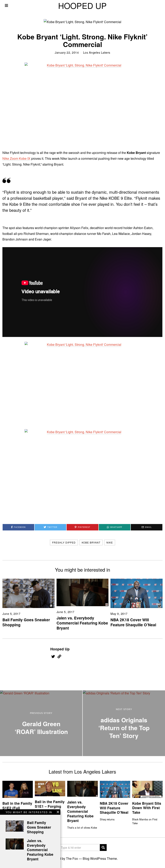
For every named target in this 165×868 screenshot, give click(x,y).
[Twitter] (53, 656)
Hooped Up (60, 648)
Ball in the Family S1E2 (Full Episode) (17, 808)
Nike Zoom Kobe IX (16, 158)
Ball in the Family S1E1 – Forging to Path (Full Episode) (50, 808)
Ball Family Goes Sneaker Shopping (26, 622)
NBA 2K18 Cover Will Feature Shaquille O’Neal (133, 622)
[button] (103, 847)
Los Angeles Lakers (96, 52)
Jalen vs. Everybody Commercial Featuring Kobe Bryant (82, 623)
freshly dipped (64, 542)
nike (109, 542)
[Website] (59, 656)
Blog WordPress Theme (100, 858)
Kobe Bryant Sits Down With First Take (146, 808)
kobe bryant (91, 542)
